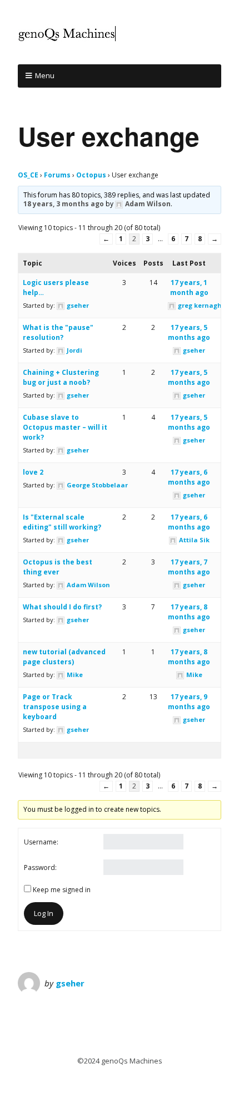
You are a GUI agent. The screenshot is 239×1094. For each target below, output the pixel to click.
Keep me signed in (62, 889)
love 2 (33, 472)
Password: (40, 867)
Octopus (91, 175)
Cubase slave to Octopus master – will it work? (65, 427)
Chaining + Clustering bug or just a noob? (61, 377)
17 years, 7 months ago (189, 567)
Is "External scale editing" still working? (62, 522)
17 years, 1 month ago (189, 287)
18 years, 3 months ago (63, 203)
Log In (43, 913)
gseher (70, 983)
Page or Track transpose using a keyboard (55, 706)
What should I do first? (62, 607)
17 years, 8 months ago (189, 612)
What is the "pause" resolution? (58, 332)
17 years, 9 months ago (189, 701)
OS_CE (28, 175)
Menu (44, 75)
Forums (57, 175)
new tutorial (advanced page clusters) (64, 656)
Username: (41, 842)
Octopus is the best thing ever (57, 567)
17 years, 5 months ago (189, 332)
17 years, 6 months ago (189, 477)
